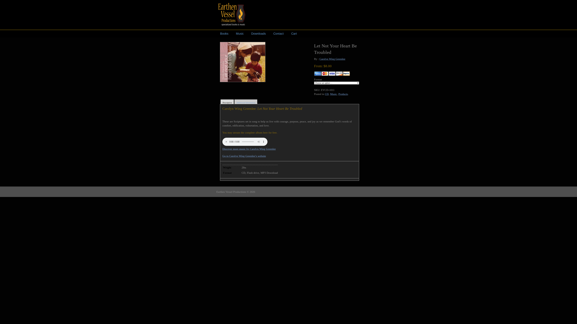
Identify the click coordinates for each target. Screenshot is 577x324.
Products (343, 94)
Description (227, 103)
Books (224, 33)
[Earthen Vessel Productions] (233, 23)
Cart (294, 33)
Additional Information (245, 103)
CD (327, 94)
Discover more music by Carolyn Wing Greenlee (249, 148)
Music (240, 33)
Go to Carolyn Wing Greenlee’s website (244, 156)
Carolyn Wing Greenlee (332, 58)
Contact (278, 33)
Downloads (258, 33)
